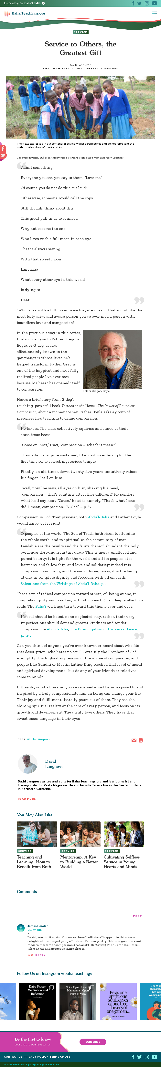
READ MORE (27, 799)
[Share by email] (135, 739)
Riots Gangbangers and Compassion (92, 68)
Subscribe (93, 1042)
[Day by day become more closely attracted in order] (120, 1001)
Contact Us (13, 1057)
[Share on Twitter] (3, 155)
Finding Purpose (38, 739)
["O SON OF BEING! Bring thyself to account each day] (37, 1001)
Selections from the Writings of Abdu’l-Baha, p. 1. (64, 583)
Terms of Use (59, 1057)
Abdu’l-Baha (98, 517)
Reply (40, 955)
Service (80, 32)
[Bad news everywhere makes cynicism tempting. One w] (79, 1001)
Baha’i (40, 606)
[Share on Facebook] (3, 148)
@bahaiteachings (76, 973)
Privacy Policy (36, 1057)
